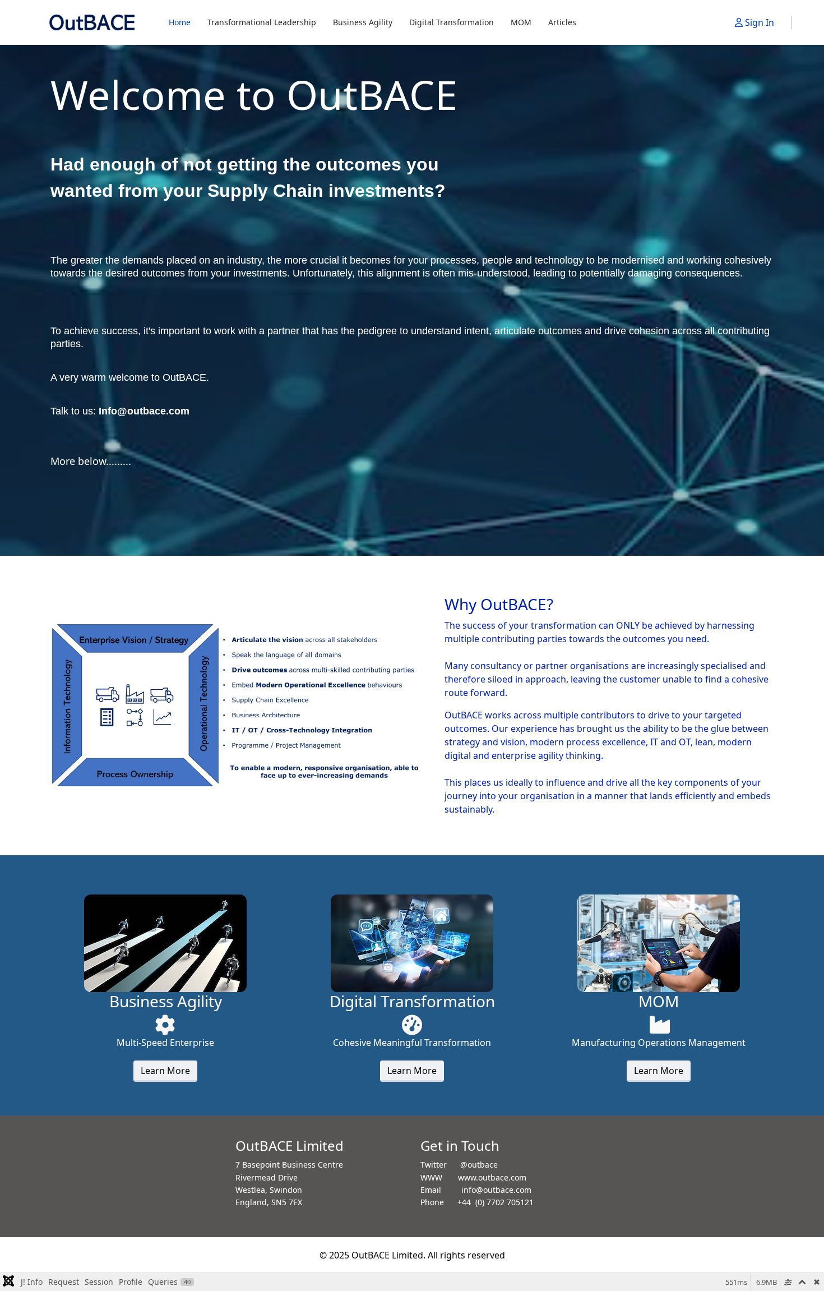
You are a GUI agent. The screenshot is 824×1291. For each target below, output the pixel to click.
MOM (521, 22)
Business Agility (362, 22)
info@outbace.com (496, 1189)
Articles (562, 22)
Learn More (165, 1070)
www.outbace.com (492, 1177)
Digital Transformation (451, 22)
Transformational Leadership (261, 22)
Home (180, 22)
